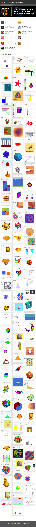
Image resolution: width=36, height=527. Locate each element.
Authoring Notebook (31, 5)
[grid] (18, 286)
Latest (18, 5)
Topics (15, 5)
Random (22, 5)
